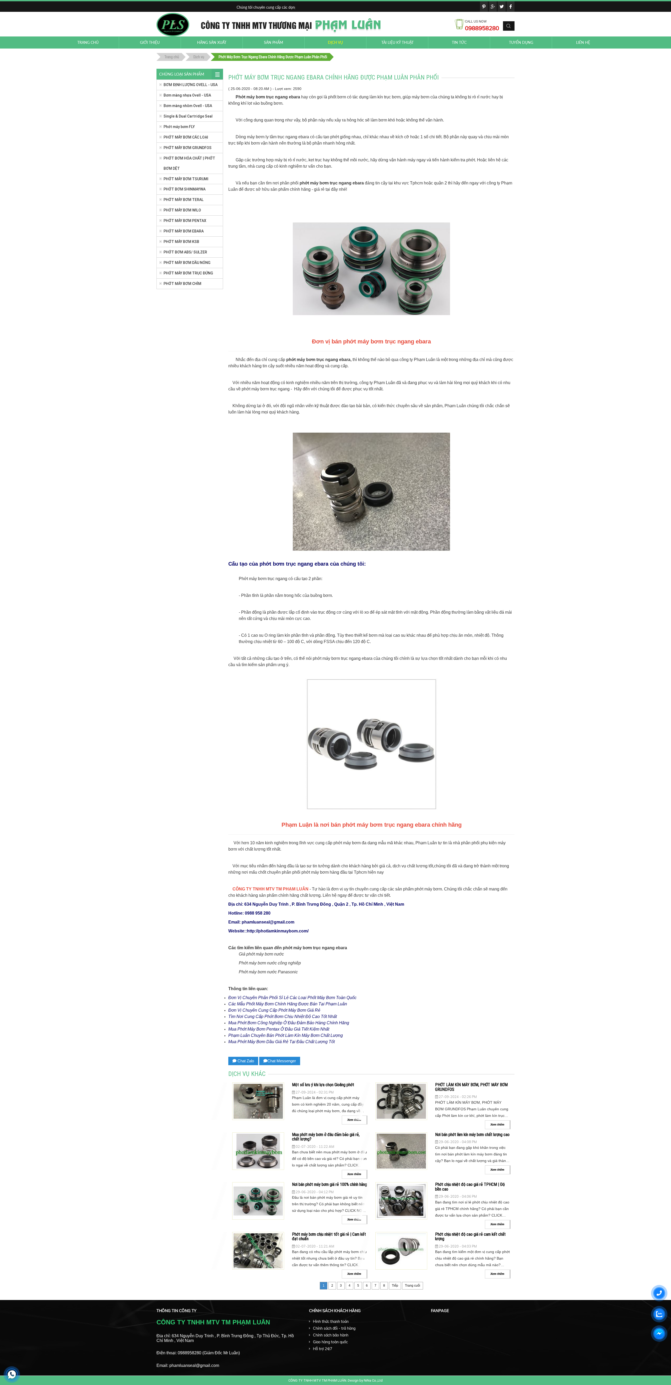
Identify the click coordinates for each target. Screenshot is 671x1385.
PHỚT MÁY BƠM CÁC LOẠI (186, 137)
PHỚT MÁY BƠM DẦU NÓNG (187, 262)
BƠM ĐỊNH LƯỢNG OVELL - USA (191, 84)
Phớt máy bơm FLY (179, 126)
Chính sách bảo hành (330, 1335)
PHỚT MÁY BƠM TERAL (184, 199)
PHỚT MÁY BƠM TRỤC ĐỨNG (188, 273)
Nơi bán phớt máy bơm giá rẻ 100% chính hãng (329, 1184)
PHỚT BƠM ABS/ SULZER (185, 252)
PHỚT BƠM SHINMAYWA (184, 189)
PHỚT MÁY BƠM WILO (182, 210)
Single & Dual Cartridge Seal (188, 116)
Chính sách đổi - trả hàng (334, 1328)
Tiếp (395, 1285)
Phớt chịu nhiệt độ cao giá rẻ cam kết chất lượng (470, 1236)
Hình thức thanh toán (331, 1321)
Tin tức (459, 42)
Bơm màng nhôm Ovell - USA (188, 105)
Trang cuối (412, 1285)
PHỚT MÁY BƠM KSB (181, 241)
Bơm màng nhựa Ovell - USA (187, 95)
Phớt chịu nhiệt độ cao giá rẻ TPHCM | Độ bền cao (470, 1187)
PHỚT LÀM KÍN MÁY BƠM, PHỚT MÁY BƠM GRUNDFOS (471, 1087)
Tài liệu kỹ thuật (397, 42)
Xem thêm (497, 1124)
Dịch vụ (335, 42)
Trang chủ (88, 42)
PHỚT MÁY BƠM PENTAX (185, 220)
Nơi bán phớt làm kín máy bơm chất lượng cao (472, 1134)
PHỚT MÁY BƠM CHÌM (182, 283)
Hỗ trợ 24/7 (322, 1348)
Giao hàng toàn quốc (330, 1342)
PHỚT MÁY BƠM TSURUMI (186, 179)
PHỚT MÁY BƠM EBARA (184, 231)
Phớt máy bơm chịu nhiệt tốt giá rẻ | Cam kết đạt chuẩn (329, 1236)
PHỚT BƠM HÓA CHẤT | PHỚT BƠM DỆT (189, 163)
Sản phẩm (273, 42)
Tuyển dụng (521, 42)
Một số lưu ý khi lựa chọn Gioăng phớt (323, 1084)
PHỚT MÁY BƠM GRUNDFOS (188, 147)
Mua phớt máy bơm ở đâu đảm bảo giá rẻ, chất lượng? (326, 1137)
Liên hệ (583, 42)
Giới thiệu (150, 42)
